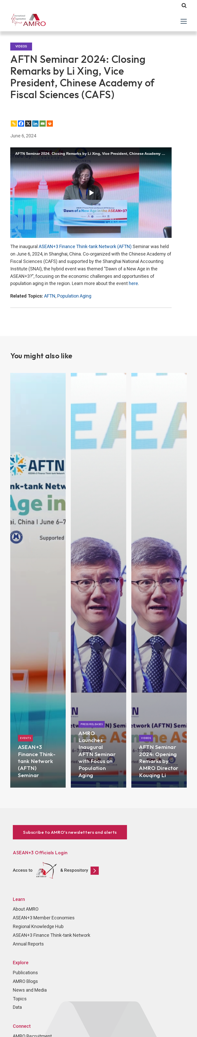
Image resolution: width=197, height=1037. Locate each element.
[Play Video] (91, 192)
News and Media (30, 990)
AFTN (49, 296)
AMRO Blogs (25, 981)
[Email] (43, 123)
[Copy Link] (14, 123)
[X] (28, 123)
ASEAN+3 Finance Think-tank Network (51, 935)
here (133, 283)
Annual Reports (28, 944)
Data (17, 1007)
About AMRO (25, 909)
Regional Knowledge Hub (38, 926)
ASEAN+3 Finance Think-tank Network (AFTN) (85, 246)
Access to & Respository (50, 870)
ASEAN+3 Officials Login (40, 853)
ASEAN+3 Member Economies (44, 917)
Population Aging (74, 296)
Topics (20, 998)
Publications (25, 972)
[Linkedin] (35, 123)
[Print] (50, 123)
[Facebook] (21, 123)
